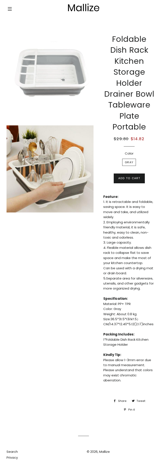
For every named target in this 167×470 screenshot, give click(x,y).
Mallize (104, 451)
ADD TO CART (129, 178)
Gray (129, 162)
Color (129, 153)
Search (12, 451)
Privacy (12, 457)
